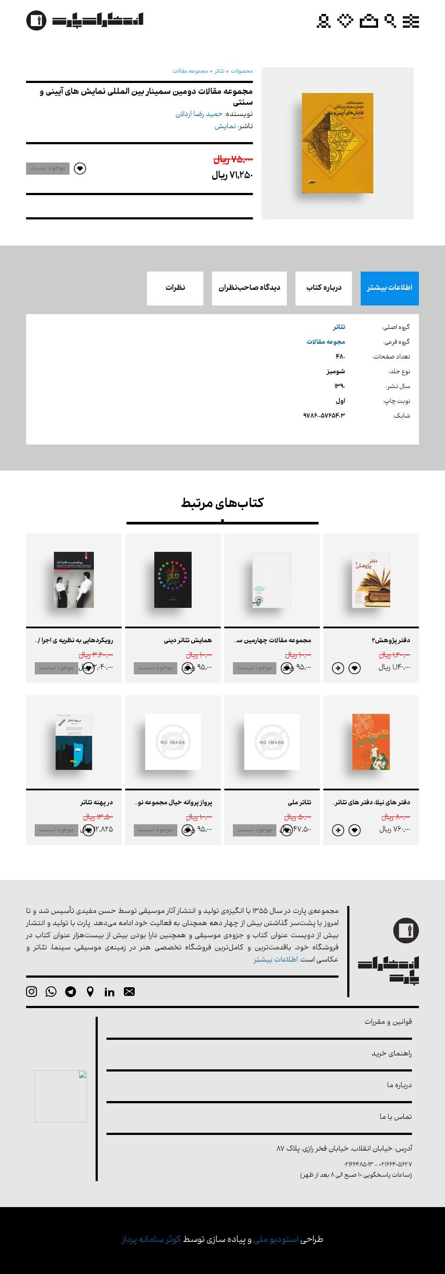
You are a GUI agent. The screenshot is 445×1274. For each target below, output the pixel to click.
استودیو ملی (276, 1240)
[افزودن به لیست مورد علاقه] (355, 668)
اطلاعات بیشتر (389, 288)
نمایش (225, 127)
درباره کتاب (324, 288)
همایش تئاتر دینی (188, 641)
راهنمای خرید (392, 1054)
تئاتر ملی (299, 803)
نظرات (175, 288)
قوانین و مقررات (388, 1023)
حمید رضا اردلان (199, 115)
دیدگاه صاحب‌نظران (249, 288)
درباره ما (399, 1086)
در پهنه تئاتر (96, 803)
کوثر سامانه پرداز (151, 1240)
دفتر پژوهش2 (391, 641)
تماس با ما (396, 1118)
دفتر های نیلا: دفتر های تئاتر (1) (369, 803)
